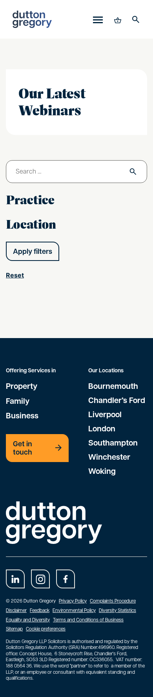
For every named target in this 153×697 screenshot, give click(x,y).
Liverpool (105, 414)
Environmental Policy (74, 610)
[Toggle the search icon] (135, 19)
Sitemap (14, 628)
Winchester (109, 456)
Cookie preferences (46, 628)
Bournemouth (113, 385)
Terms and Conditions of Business (88, 619)
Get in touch (22, 448)
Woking (102, 470)
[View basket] (117, 19)
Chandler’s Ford (116, 399)
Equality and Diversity (28, 619)
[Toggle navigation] (98, 19)
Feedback (39, 610)
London (101, 428)
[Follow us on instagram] (40, 578)
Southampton (113, 442)
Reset (15, 275)
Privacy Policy (73, 600)
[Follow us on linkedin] (15, 578)
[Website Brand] (32, 19)
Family (17, 400)
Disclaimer (16, 610)
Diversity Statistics (117, 610)
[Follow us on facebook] (65, 578)
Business (22, 415)
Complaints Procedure (113, 600)
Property (21, 385)
